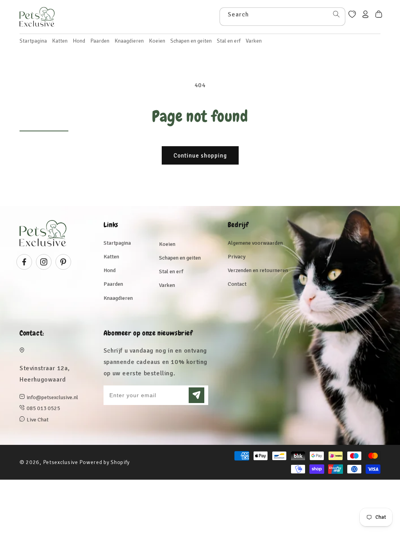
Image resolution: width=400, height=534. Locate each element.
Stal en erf (171, 271)
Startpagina (117, 243)
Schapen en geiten (180, 257)
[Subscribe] (196, 395)
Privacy (237, 256)
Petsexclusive (60, 462)
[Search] (336, 14)
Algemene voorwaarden (255, 243)
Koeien (167, 244)
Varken (167, 285)
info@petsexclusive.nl (52, 397)
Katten (111, 256)
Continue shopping (200, 155)
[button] (60, 41)
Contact (237, 284)
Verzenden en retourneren (258, 270)
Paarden (113, 284)
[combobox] (282, 16)
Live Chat (37, 419)
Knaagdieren (118, 298)
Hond (110, 270)
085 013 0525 (43, 408)
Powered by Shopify (104, 462)
